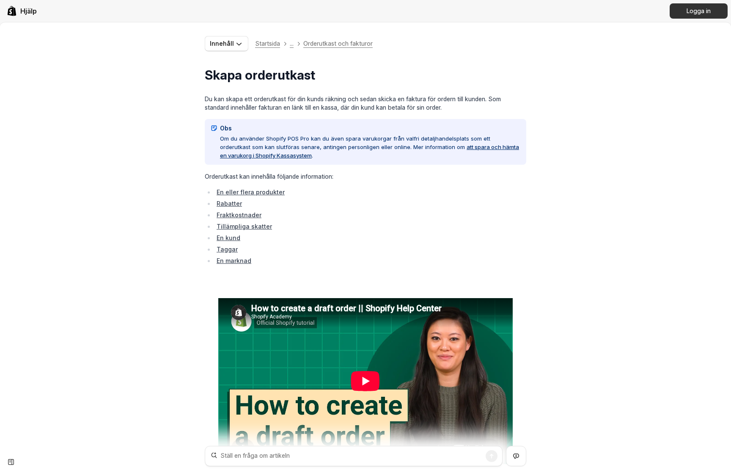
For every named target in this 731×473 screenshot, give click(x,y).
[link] (21, 11)
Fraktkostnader (239, 215)
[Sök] (491, 456)
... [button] (292, 43)
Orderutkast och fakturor (338, 43)
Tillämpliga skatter (244, 226)
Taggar (227, 249)
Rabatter (229, 203)
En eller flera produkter (251, 192)
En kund (228, 237)
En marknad (234, 260)
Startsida (267, 43)
